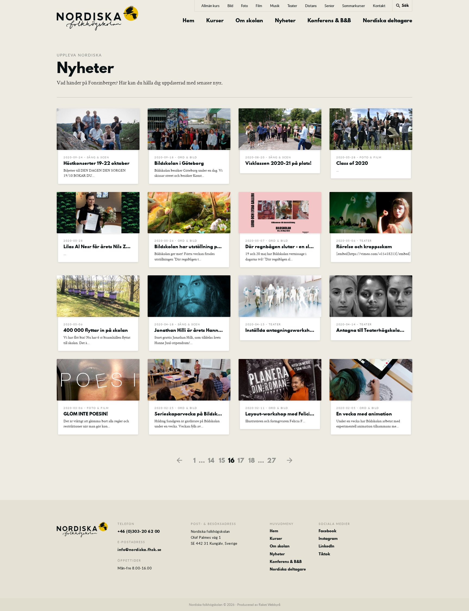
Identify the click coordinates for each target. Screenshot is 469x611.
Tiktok (324, 554)
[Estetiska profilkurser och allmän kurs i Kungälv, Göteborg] (97, 18)
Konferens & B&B (329, 20)
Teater (292, 5)
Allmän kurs (210, 5)
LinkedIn (326, 546)
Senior (329, 5)
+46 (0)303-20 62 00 (139, 531)
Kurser (215, 20)
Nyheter (285, 20)
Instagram (328, 538)
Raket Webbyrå (269, 604)
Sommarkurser (353, 5)
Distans (311, 5)
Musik (275, 5)
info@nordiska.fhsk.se (139, 549)
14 (211, 460)
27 (271, 460)
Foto (244, 5)
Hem (188, 20)
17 (240, 460)
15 (222, 460)
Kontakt (379, 5)
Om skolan (249, 20)
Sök (402, 5)
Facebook (327, 530)
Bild (230, 5)
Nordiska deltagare (387, 20)
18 (251, 460)
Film (259, 5)
